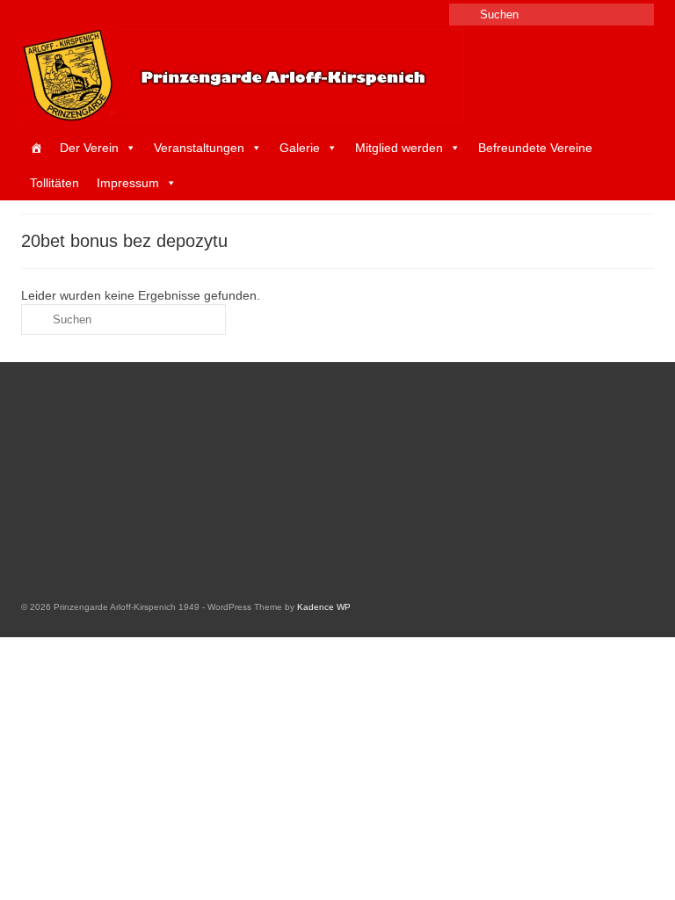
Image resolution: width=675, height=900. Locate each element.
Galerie (299, 148)
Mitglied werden (399, 148)
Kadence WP (324, 607)
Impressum (128, 183)
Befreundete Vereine (535, 148)
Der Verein (89, 148)
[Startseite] (36, 147)
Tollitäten (54, 183)
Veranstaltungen (199, 148)
